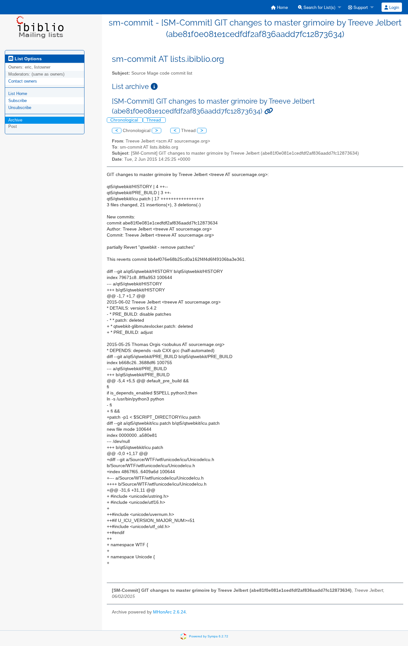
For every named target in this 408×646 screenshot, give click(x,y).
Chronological (124, 120)
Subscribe (17, 100)
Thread (154, 120)
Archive (15, 120)
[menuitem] (279, 7)
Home (282, 7)
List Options (27, 58)
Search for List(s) (318, 7)
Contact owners (22, 81)
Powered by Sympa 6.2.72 (208, 636)
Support (360, 7)
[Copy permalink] (268, 111)
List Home (17, 93)
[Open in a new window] (154, 87)
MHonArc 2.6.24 (169, 612)
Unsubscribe (19, 107)
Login (393, 7)
